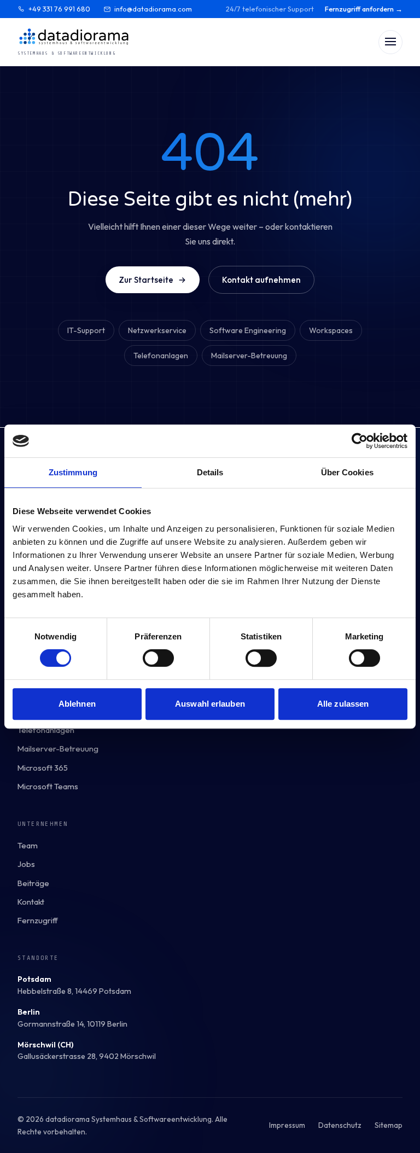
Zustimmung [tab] (73, 472)
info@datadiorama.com (153, 8)
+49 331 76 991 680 (59, 8)
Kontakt (31, 901)
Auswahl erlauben (210, 703)
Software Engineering (247, 330)
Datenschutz (339, 1125)
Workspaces (331, 330)
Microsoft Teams (48, 786)
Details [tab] (210, 472)
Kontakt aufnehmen (261, 280)
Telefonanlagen (160, 355)
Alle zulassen (343, 703)
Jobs (26, 864)
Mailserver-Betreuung (249, 355)
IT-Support (86, 330)
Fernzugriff (38, 920)
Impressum (287, 1125)
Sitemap (388, 1125)
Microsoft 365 (43, 767)
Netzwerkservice (157, 330)
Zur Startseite (146, 280)
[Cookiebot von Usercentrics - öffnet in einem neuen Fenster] (359, 441)
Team (28, 845)
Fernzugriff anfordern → (363, 8)
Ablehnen (77, 703)
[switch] (158, 658)
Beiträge (33, 883)
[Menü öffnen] (390, 42)
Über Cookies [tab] (347, 472)
